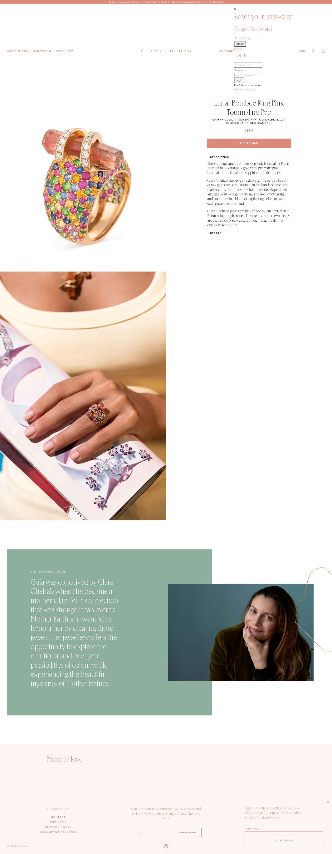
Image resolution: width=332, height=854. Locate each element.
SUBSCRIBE (187, 832)
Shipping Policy (58, 827)
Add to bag (249, 143)
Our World (42, 51)
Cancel (238, 49)
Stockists (65, 51)
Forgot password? (245, 75)
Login (239, 80)
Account (227, 51)
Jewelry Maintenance (58, 832)
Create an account (245, 89)
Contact (58, 817)
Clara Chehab (22, 846)
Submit (240, 44)
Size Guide (58, 822)
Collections (17, 51)
